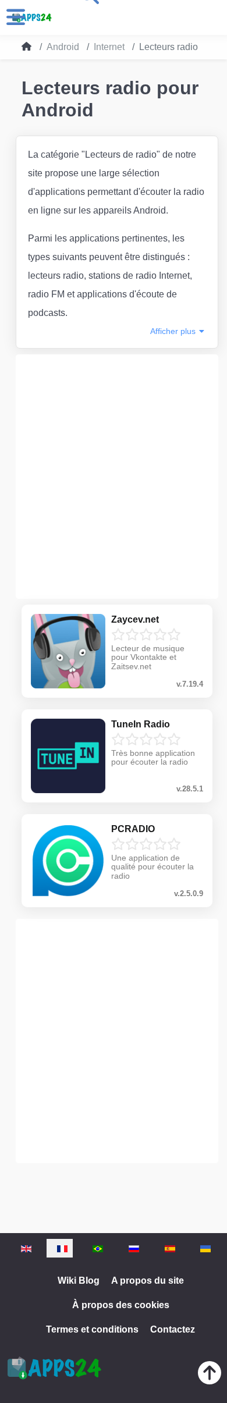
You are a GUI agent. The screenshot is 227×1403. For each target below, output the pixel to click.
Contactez (172, 1329)
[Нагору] (209, 1375)
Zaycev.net (135, 619)
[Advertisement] (113, 476)
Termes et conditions (92, 1329)
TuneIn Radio (140, 724)
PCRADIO (133, 829)
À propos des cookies (120, 1305)
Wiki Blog (79, 1280)
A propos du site (147, 1280)
